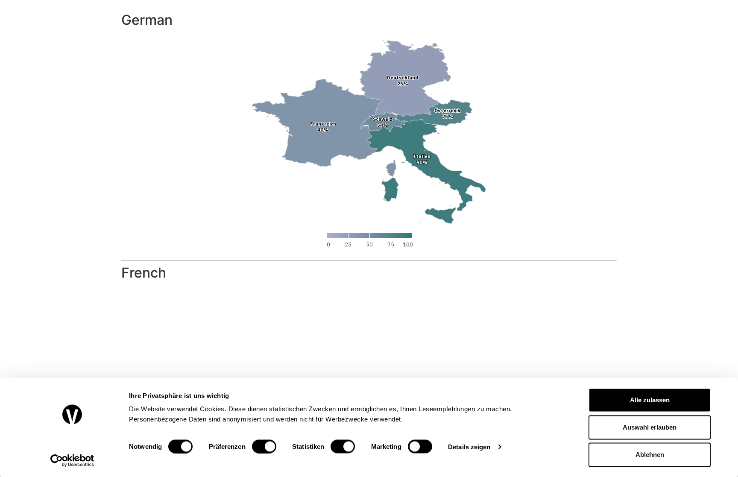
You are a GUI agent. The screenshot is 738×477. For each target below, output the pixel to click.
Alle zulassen (650, 400)
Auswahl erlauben (649, 427)
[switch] (264, 446)
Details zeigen (469, 446)
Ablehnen (650, 454)
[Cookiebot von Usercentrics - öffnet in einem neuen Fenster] (72, 460)
